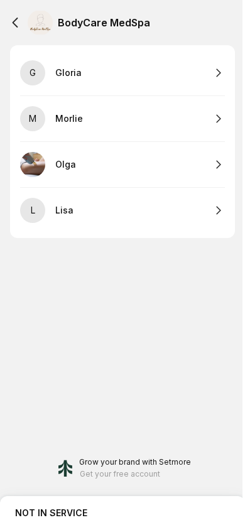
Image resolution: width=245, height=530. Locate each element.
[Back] (15, 23)
